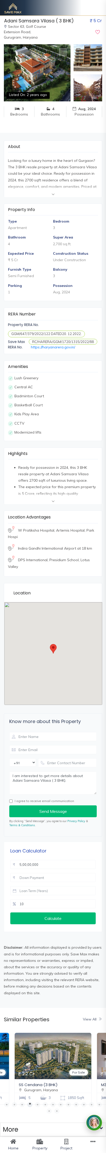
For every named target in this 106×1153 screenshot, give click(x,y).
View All (89, 1019)
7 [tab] (53, 1104)
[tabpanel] (53, 1067)
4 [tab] (29, 1104)
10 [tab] (76, 1104)
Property (39, 1148)
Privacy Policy (76, 821)
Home (13, 1148)
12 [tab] (91, 1104)
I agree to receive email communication (44, 801)
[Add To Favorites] (97, 32)
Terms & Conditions (22, 825)
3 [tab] (22, 1104)
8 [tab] (60, 1104)
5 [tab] (37, 1104)
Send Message (53, 811)
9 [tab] (68, 1104)
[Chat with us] (94, 1122)
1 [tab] (6, 1104)
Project (66, 1148)
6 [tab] (45, 1104)
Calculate (53, 918)
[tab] (53, 1130)
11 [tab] (83, 1104)
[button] (53, 1129)
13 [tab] (99, 1104)
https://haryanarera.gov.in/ (53, 347)
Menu (92, 1148)
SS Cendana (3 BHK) (38, 1084)
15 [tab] (56, 1111)
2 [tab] (14, 1104)
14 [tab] (49, 1111)
